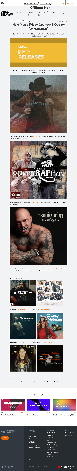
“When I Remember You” (45, 309)
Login (62, 3)
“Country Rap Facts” (35, 202)
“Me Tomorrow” (21, 342)
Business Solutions (32, 431)
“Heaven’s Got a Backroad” (48, 375)
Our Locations (50, 435)
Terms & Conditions (70, 433)
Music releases (18, 21)
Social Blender (50, 437)
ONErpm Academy (52, 445)
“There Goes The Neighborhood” (48, 342)
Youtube (12, 467)
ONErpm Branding (51, 457)
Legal (67, 430)
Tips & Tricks (33, 15)
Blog (48, 440)
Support (31, 464)
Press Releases (51, 447)
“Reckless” (19, 375)
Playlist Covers (51, 449)
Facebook (2, 467)
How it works (32, 436)
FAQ (30, 461)
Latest (11, 21)
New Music (29, 12)
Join (68, 3)
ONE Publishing (53, 12)
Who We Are (50, 430)
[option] (13, 408)
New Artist (26, 21)
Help (30, 459)
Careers (49, 454)
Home (20, 12)
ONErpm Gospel (51, 442)
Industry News (41, 12)
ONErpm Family (51, 433)
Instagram (9, 467)
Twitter (6, 467)
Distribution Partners (52, 452)
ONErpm (40, 466)
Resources (44, 15)
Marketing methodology (32, 442)
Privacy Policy (68, 435)
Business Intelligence (34, 447)
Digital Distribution (33, 439)
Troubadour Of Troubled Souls (57, 268)
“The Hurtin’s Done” (21, 309)
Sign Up (5, 438)
